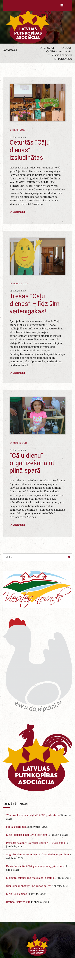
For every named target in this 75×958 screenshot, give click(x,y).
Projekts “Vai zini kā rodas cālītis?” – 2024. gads (35, 842)
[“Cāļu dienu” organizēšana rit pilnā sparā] (37, 415)
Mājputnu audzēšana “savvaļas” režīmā (30, 877)
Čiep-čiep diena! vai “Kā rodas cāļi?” (28, 885)
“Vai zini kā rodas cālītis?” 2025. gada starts (33, 815)
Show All (48, 47)
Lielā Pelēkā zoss (16, 893)
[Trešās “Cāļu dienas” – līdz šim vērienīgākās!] (37, 256)
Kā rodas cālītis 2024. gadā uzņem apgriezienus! (35, 866)
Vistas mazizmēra (61, 51)
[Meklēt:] (37, 557)
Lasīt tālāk (19, 211)
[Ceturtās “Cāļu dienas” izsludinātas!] (37, 102)
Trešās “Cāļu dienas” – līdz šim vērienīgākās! (34, 304)
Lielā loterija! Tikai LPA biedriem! (26, 834)
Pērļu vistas (65, 58)
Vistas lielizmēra (62, 55)
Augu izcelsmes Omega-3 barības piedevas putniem (37, 854)
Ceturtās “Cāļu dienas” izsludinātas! (30, 150)
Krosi (68, 47)
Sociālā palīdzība (16, 826)
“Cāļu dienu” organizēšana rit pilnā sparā (32, 463)
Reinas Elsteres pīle (18, 902)
